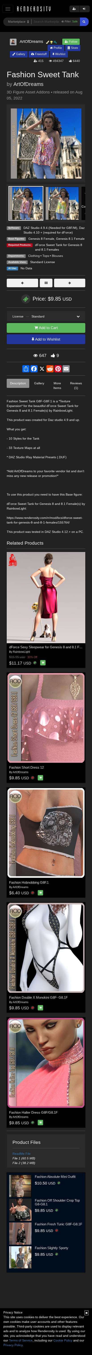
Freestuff (40, 54)
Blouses (57, 256)
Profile (57, 48)
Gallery (20, 54)
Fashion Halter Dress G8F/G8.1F (33, 1112)
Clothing (34, 256)
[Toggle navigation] (7, 9)
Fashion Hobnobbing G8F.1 (29, 882)
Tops (45, 256)
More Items (57, 385)
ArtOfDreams (28, 84)
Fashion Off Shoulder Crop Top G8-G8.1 (57, 1202)
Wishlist (59, 54)
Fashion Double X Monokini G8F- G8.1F (38, 997)
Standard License (42, 262)
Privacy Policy (13, 1345)
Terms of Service (21, 1340)
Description (18, 383)
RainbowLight (21, 651)
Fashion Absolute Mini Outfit (55, 1176)
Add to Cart (48, 328)
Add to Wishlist (47, 339)
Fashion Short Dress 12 (26, 767)
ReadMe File (22, 1153)
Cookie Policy (62, 1340)
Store (74, 48)
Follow (72, 41)
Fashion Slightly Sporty (51, 1248)
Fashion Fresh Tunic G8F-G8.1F (58, 1224)
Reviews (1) (76, 385)
